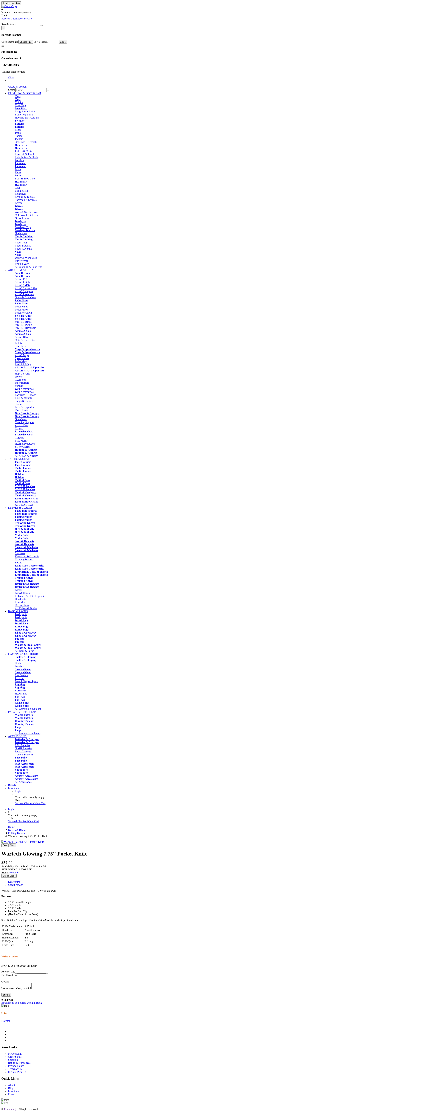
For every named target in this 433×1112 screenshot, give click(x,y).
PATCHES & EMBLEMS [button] (22, 711)
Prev (5, 845)
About (11, 1085)
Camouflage (10, 1109)
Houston (5, 1020)
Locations (13, 788)
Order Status (14, 1056)
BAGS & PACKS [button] (18, 611)
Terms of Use (15, 1068)
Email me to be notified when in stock (21, 1002)
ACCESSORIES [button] (17, 736)
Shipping (13, 1059)
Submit (6, 994)
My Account (14, 1053)
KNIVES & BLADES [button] (20, 507)
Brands (12, 785)
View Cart (26, 18)
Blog (10, 1088)
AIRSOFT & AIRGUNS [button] (21, 270)
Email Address (9, 975)
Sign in (12, 80)
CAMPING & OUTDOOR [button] (23, 654)
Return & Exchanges (19, 1062)
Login (18, 791)
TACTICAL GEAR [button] (19, 458)
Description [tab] (14, 881)
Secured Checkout (11, 18)
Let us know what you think (16, 988)
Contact (12, 1094)
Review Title (8, 971)
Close (63, 42)
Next (12, 845)
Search (5, 24)
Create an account (17, 86)
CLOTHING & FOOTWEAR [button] (24, 93)
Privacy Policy (16, 1065)
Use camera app (9, 41)
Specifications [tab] (15, 884)
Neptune (13, 872)
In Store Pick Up (17, 1072)
